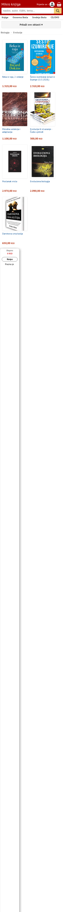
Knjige (5, 17)
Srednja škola (39, 17)
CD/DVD (55, 17)
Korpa (10, 259)
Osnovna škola (20, 17)
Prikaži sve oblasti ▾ (31, 24)
